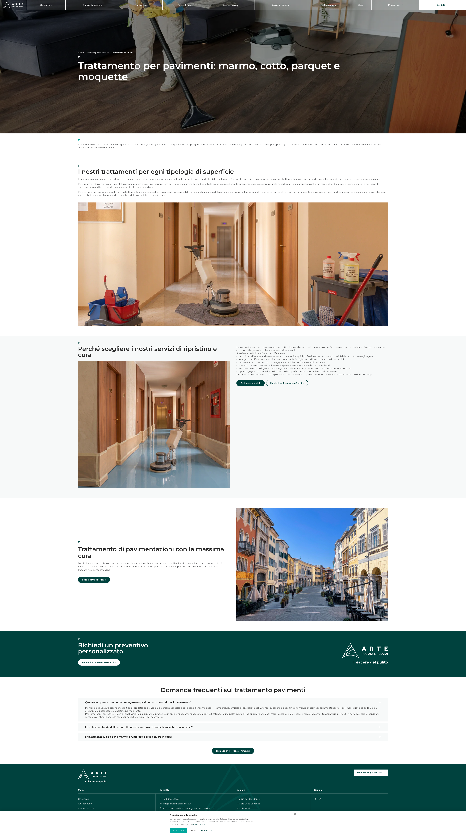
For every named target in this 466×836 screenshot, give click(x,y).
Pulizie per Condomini (249, 799)
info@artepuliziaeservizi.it (177, 803)
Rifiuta (193, 830)
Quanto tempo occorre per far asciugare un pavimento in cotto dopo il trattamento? (138, 702)
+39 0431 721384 (171, 799)
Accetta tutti (178, 830)
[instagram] (320, 798)
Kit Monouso (85, 803)
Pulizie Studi (243, 808)
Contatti (164, 790)
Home (81, 52)
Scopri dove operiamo (94, 580)
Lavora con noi (86, 808)
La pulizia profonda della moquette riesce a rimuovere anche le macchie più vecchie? (139, 727)
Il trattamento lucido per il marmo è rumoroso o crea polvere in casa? (128, 736)
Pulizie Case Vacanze (248, 803)
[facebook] (315, 798)
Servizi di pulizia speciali (98, 52)
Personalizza (206, 830)
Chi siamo (83, 799)
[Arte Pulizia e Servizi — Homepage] (13, 5)
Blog (360, 5)
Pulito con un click (251, 383)
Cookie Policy (199, 824)
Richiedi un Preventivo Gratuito (287, 383)
